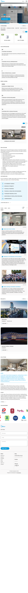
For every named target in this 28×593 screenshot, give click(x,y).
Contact (2, 464)
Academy (2, 458)
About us (2, 462)
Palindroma (19, 472)
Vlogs (2, 461)
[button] (23, 1)
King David (4, 319)
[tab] (2, 209)
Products (2, 455)
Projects (2, 457)
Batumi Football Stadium (7, 346)
